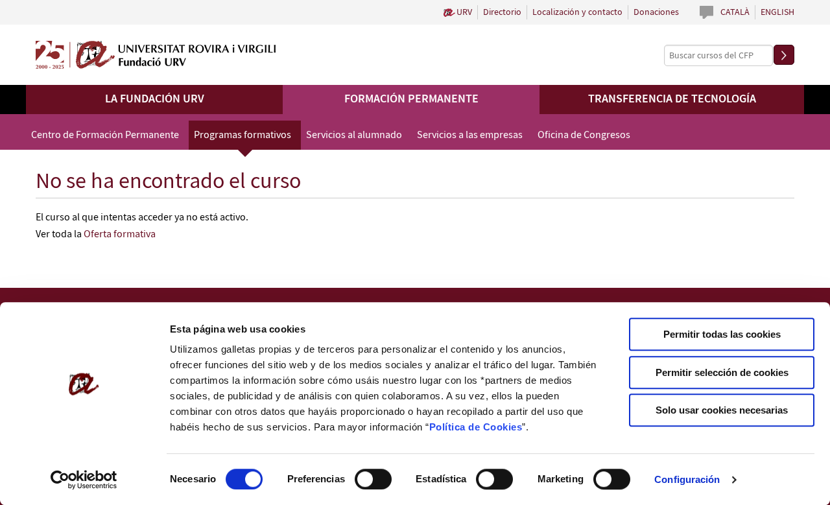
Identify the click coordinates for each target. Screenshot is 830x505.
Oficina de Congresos (584, 135)
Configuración (687, 479)
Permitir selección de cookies (722, 372)
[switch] (373, 479)
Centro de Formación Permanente (105, 135)
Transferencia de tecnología (672, 99)
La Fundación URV (154, 99)
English (777, 12)
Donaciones (656, 12)
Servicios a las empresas (470, 135)
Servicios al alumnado (354, 135)
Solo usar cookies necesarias (722, 410)
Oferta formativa (120, 234)
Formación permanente (411, 99)
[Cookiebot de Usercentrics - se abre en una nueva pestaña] (84, 479)
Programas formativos (242, 135)
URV (464, 12)
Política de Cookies (476, 426)
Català (735, 12)
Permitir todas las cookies (722, 334)
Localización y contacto (577, 12)
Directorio (502, 12)
